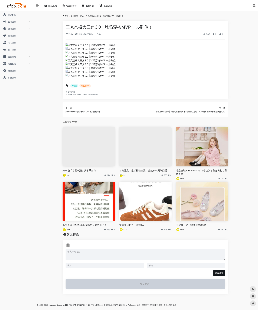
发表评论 (219, 273)
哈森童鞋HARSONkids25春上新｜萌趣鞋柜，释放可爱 (201, 172)
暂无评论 (73, 234)
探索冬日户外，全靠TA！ (132, 224)
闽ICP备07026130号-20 (80, 305)
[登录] (254, 6)
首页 (66, 16)
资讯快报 (74, 16)
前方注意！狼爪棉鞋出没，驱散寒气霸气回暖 (143, 170)
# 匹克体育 (85, 86)
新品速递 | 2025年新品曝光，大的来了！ (85, 224)
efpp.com (52, 305)
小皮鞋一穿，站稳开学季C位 (191, 224)
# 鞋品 (74, 86)
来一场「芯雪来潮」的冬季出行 (79, 170)
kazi (101, 34)
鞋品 (82, 16)
